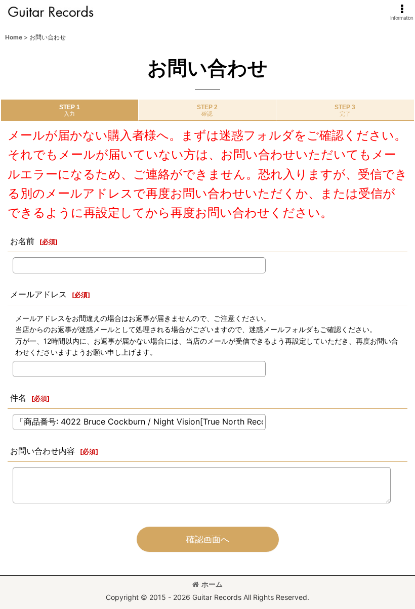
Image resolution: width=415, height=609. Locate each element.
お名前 (22, 241)
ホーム (212, 584)
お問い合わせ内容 (42, 451)
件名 (18, 398)
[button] (401, 12)
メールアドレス (38, 294)
